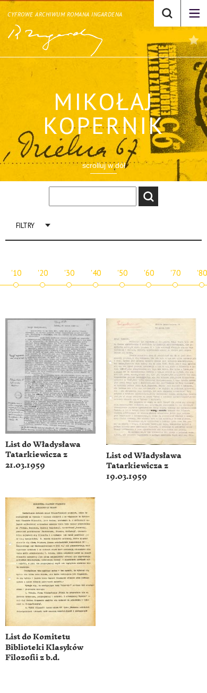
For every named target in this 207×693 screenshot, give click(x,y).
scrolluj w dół (103, 165)
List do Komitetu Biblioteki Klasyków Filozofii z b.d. (44, 647)
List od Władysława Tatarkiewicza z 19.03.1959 (144, 466)
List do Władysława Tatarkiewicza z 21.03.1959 (43, 455)
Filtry (25, 225)
